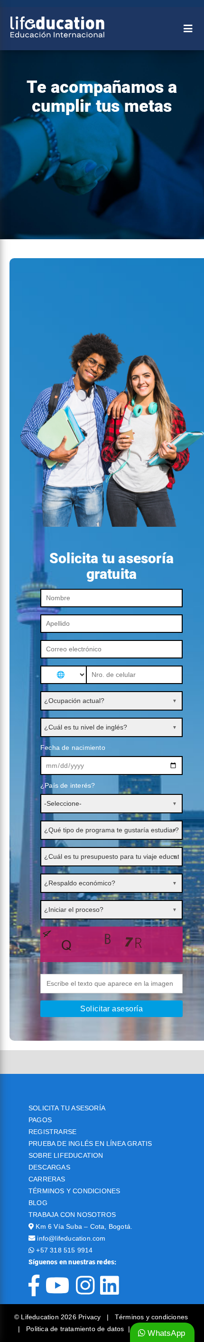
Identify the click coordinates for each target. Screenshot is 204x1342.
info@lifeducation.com (71, 1238)
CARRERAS (46, 1179)
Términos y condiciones (151, 1317)
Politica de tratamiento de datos (75, 1329)
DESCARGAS (49, 1167)
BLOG (37, 1203)
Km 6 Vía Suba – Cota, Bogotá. (84, 1226)
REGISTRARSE (52, 1131)
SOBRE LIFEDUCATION (65, 1155)
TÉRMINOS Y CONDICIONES (74, 1191)
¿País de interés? (67, 785)
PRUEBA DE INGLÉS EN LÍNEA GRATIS (90, 1143)
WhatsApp (165, 1333)
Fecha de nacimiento (72, 747)
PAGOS (40, 1120)
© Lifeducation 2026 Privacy (58, 1317)
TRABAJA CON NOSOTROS (72, 1214)
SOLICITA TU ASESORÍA (66, 1108)
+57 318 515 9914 (64, 1250)
